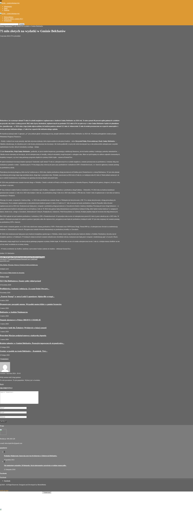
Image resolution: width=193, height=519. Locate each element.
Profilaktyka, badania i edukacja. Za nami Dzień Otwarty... (24, 289)
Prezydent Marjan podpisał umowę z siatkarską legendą (23, 335)
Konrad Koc (31, 257)
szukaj (22, 24)
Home (2, 26)
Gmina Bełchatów (13, 257)
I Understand (46, 492)
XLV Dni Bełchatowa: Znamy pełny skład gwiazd (20, 281)
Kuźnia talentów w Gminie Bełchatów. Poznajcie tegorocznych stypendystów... (32, 343)
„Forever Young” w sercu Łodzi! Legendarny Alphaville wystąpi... (27, 296)
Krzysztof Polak (40, 257)
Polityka (6, 10)
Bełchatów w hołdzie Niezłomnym (14, 312)
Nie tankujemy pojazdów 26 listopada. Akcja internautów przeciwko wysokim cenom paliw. (35, 465)
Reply (2, 384)
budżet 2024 (4, 257)
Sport (5, 8)
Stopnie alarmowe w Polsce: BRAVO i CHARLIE (20, 320)
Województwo (8, 17)
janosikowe (23, 257)
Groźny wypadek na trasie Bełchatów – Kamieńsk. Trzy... (23, 351)
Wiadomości (8, 6)
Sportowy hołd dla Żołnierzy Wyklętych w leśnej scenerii (23, 328)
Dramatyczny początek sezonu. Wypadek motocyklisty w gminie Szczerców (31, 304)
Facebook (3, 477)
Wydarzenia (8, 20)
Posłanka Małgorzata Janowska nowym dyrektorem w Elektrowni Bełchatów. (30, 456)
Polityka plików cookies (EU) (13, 19)
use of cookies (36, 492)
